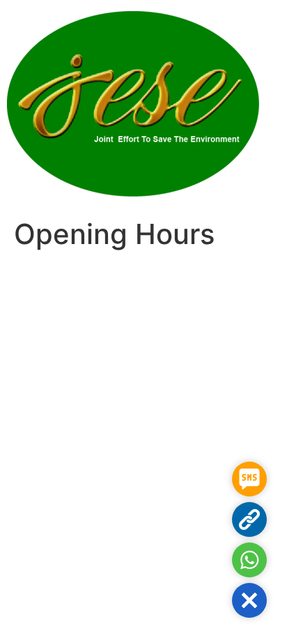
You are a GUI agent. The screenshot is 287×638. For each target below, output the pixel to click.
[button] (249, 600)
